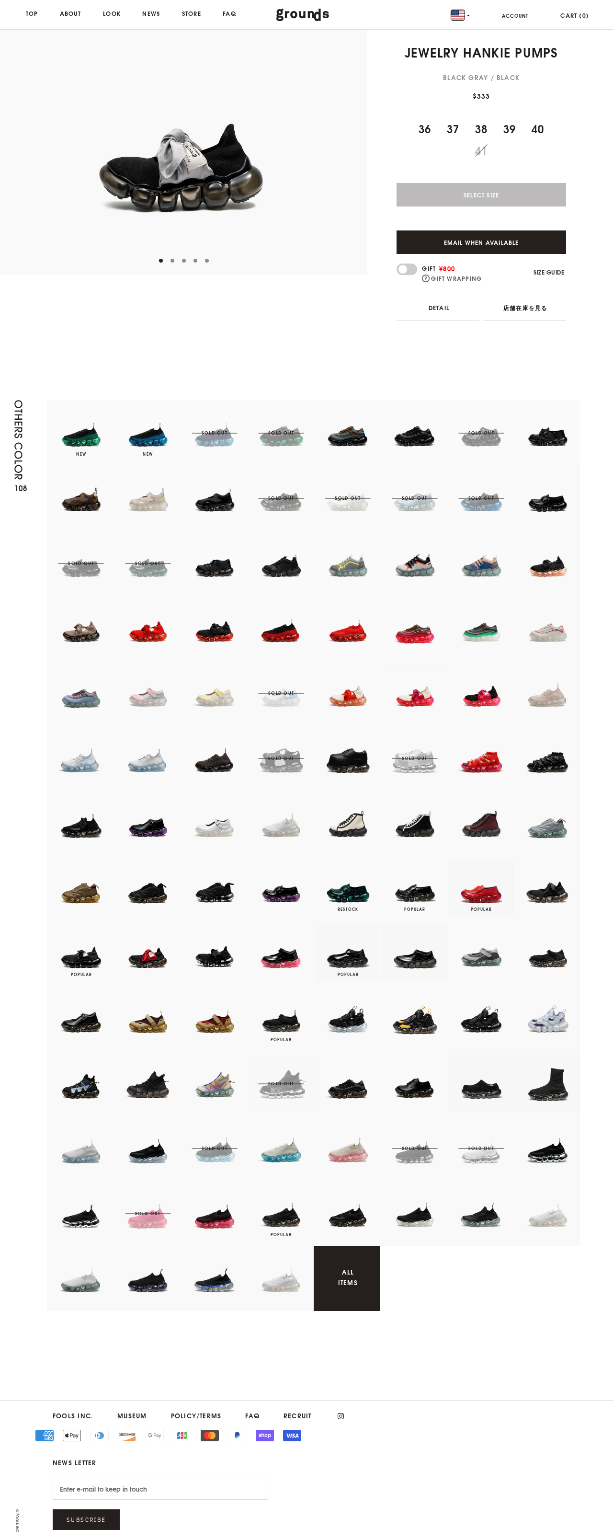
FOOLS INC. (73, 1415)
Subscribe (86, 1520)
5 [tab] (5, 263)
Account (515, 15)
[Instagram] (341, 1416)
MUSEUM (132, 1415)
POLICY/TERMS (196, 1415)
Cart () (574, 15)
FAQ (229, 13)
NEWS (151, 13)
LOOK (112, 13)
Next (358, 152)
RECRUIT (298, 1415)
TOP (32, 13)
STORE (191, 13)
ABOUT (70, 13)
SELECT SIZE (481, 194)
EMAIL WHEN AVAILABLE (481, 242)
